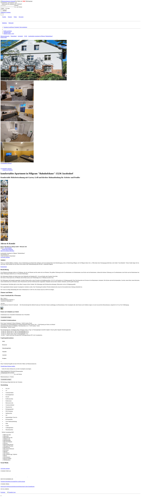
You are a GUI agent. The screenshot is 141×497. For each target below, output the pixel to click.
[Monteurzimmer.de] (8, 476)
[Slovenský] (6, 24)
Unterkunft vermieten (6, 12)
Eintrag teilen (4, 37)
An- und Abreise (18, 7)
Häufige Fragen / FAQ (9, 33)
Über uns (17, 481)
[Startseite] (8, 167)
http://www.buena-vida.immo (7, 250)
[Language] (2, 14)
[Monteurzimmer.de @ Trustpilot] (11, 492)
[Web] (2, 467)
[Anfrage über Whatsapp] (5, 467)
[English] (1, 24)
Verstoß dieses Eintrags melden (8, 366)
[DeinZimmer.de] (35, 476)
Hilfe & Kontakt (11, 481)
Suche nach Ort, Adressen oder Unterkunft (12, 4)
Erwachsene (11, 372)
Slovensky (21, 16)
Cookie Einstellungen (29, 486)
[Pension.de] (21, 476)
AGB (7, 486)
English (4, 16)
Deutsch (10, 16)
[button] (3, 19)
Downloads (22, 481)
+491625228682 (8, 248)
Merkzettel (11, 23)
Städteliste (4, 23)
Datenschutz (21, 486)
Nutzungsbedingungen (13, 486)
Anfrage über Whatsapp (7, 249)
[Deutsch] (3, 24)
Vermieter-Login (7, 27)
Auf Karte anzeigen (5, 257)
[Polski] (5, 24)
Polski (15, 16)
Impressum (3, 486)
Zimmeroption (19, 371)
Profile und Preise (8, 31)
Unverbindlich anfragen (6, 163)
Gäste (8, 8)
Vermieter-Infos (7, 32)
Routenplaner (4, 266)
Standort (16, 5)
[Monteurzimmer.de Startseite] (8, 1)
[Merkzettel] (11, 12)
